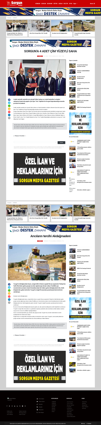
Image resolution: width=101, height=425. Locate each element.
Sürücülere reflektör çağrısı (83, 190)
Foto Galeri (41, 398)
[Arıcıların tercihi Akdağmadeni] (37, 262)
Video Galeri (42, 401)
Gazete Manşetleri (71, 416)
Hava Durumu (70, 401)
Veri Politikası (10, 414)
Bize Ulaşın (41, 412)
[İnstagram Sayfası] (13, 406)
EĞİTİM (55, 3)
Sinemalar (69, 411)
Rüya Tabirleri (85, 406)
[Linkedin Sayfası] (18, 406)
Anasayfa (9, 17)
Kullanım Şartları (22, 411)
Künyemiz (41, 409)
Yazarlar (40, 404)
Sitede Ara (84, 401)
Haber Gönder (22, 414)
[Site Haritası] (23, 406)
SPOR (70, 3)
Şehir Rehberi (70, 414)
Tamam (89, 423)
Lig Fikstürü (69, 408)
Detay (83, 423)
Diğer (74, 3)
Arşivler (40, 407)
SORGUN (43, 3)
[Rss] (21, 406)
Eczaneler (69, 406)
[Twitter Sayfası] (10, 406)
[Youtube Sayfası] (15, 406)
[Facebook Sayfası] (7, 406)
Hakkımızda (9, 411)
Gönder (61, 142)
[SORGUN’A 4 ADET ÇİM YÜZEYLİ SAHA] (37, 77)
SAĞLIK (60, 3)
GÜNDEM (37, 3)
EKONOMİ (49, 3)
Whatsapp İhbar (22, 412)
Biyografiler (84, 405)
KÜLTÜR (66, 3)
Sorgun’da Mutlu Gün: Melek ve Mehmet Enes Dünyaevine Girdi (84, 95)
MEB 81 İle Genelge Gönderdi (84, 107)
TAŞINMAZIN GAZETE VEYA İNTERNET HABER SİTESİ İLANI (83, 142)
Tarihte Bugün (70, 410)
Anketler (84, 403)
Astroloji (84, 408)
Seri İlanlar (69, 413)
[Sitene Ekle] (26, 406)
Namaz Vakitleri (70, 405)
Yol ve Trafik (70, 403)
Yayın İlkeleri (9, 412)
